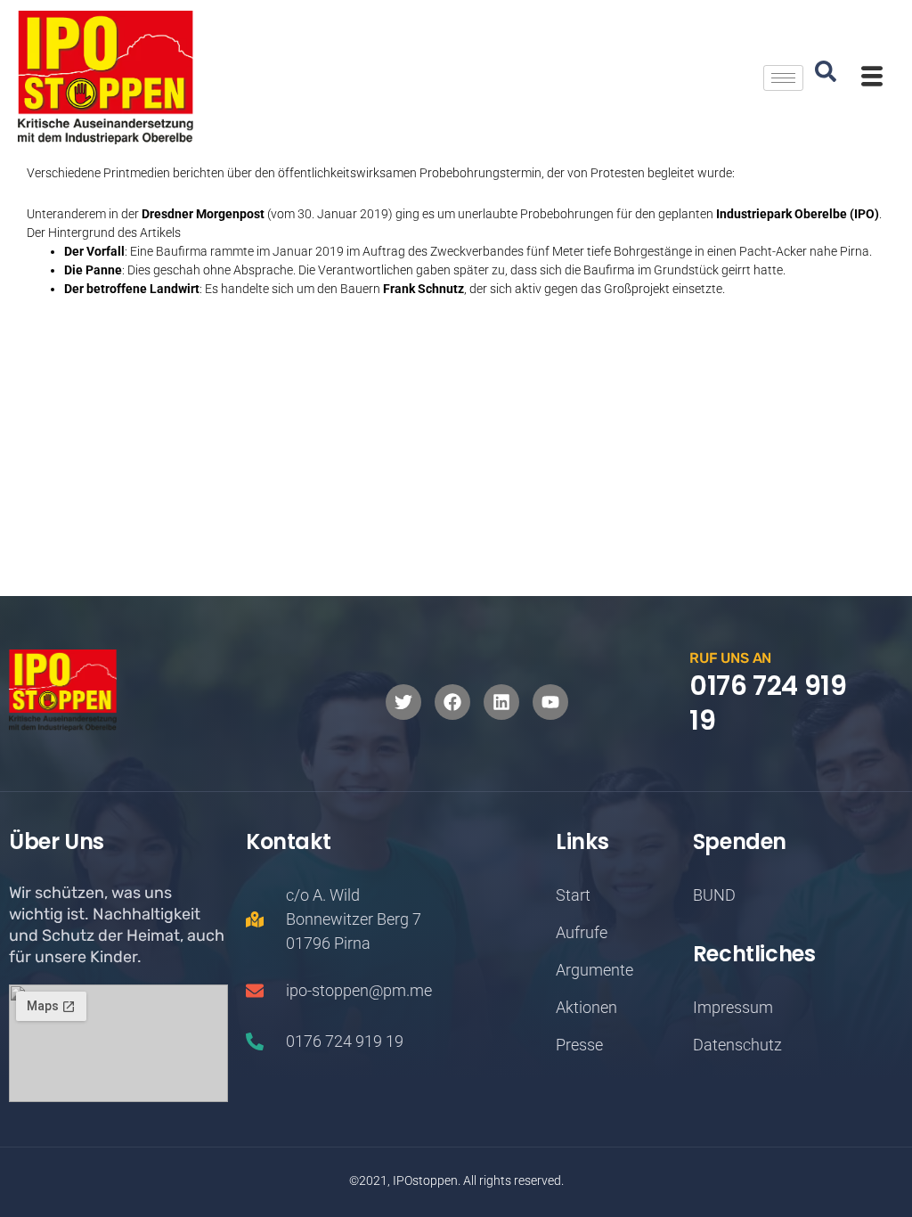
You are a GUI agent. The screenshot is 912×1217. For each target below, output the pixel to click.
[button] (825, 77)
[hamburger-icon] (783, 78)
